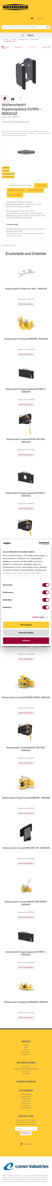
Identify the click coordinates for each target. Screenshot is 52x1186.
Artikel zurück (19, 47)
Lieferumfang (41, 185)
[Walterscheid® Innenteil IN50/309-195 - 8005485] (26, 832)
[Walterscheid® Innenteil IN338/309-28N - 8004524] (26, 423)
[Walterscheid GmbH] (15, 6)
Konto (26, 1050)
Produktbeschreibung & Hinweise (20, 185)
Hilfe (26, 1047)
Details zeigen (39, 617)
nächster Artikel (45, 47)
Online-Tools (26, 1103)
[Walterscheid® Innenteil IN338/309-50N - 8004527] (26, 732)
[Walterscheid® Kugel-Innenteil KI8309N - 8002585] (26, 782)
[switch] (45, 592)
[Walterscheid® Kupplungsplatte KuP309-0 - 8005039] (26, 373)
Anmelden (40, 18)
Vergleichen (6, 167)
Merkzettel (26, 1052)
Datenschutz (26, 1071)
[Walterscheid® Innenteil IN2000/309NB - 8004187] (26, 682)
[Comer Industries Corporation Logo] (26, 1166)
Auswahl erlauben (26, 633)
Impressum (26, 1066)
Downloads (26, 1054)
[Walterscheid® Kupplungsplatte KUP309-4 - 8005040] (26, 936)
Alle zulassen (26, 625)
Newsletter (26, 1073)
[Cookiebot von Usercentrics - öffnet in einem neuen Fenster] (38, 543)
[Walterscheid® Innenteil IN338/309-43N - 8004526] (26, 527)
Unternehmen (26, 1099)
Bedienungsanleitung (16, 190)
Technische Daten (15, 195)
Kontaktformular (26, 1096)
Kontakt (26, 1045)
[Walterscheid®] (26, 152)
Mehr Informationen (26, 304)
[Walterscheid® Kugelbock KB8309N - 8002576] (26, 986)
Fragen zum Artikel (8, 177)
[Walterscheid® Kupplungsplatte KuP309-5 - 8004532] (26, 477)
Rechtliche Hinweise (35, 190)
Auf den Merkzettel (8, 174)
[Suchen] (48, 27)
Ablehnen (26, 641)
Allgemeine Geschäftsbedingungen (26, 1069)
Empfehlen (6, 170)
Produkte (26, 1101)
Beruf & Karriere (26, 1108)
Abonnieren (26, 1133)
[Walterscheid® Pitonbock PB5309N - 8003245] (26, 323)
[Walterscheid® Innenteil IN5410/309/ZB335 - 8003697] (26, 886)
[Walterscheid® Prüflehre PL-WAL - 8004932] (26, 273)
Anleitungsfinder (26, 1094)
